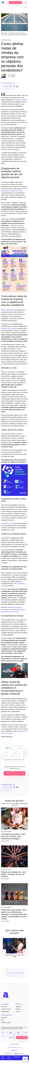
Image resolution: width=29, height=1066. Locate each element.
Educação (4, 1017)
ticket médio (18, 509)
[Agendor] (2, 2)
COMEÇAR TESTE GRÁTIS (13, 773)
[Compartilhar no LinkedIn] (17, 86)
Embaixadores (5, 1011)
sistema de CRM (21, 100)
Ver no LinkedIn (11, 76)
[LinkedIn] (11, 1032)
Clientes (18, 1009)
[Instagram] (18, 1032)
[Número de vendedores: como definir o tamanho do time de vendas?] (14, 857)
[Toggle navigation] (26, 2)
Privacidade (17, 1057)
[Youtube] (26, 1032)
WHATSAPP (5, 86)
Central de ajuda (5, 1022)
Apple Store (10, 1053)
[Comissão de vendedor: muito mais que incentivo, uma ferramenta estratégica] (14, 819)
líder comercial (7, 310)
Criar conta (21, 1037)
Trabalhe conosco (6, 1009)
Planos (18, 1011)
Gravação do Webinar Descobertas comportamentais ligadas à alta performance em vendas (13, 610)
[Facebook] (3, 1032)
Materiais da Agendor (13, 973)
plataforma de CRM (8, 523)
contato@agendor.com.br (14, 1047)
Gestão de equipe (6, 40)
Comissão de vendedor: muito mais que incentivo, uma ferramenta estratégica (13, 836)
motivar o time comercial (8, 328)
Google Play (20, 1053)
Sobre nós (4, 1006)
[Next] (25, 951)
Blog (2, 1020)
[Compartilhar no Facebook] (14, 86)
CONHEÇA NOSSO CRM (15, 2)
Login (10, 1037)
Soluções (18, 1006)
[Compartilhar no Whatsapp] (3, 1059)
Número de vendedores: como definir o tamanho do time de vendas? (13, 874)
